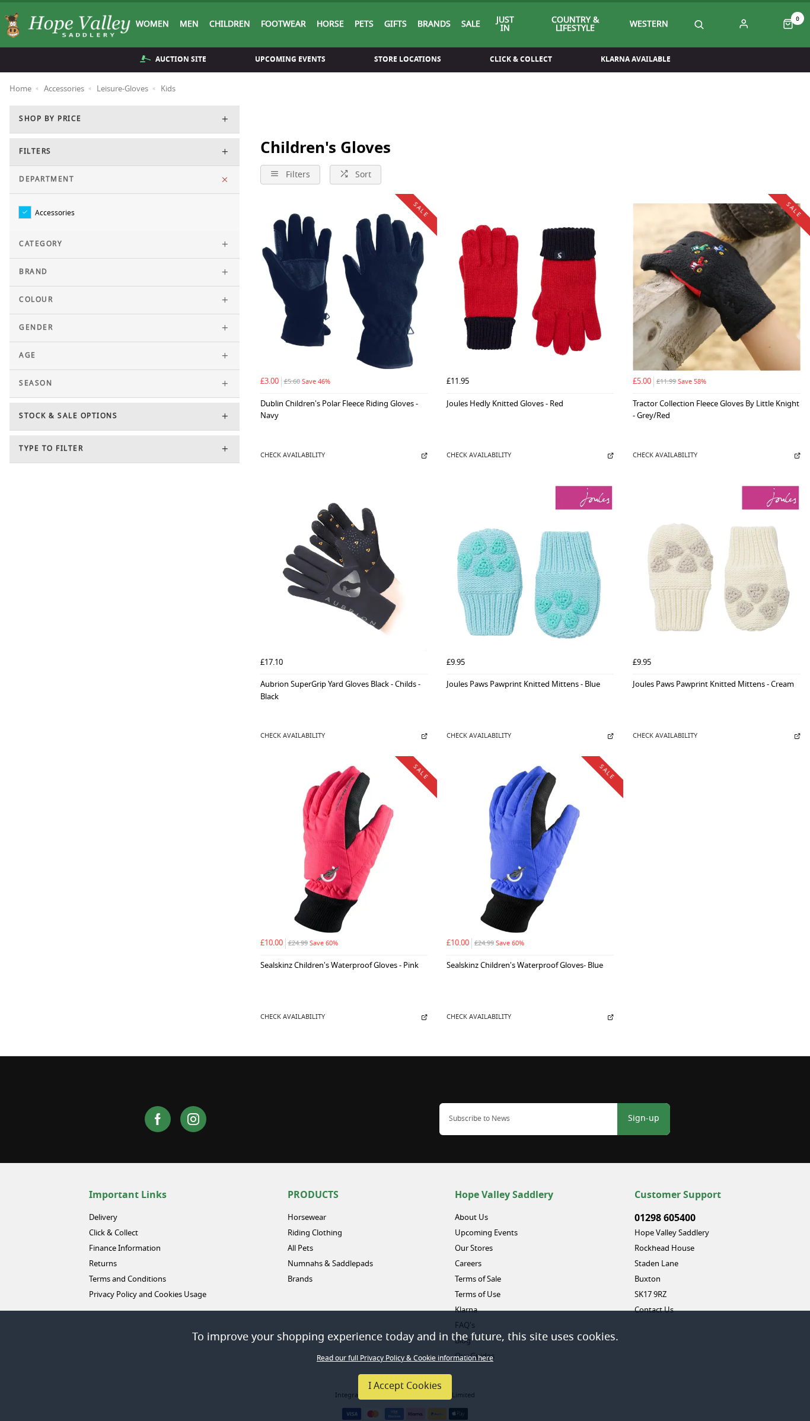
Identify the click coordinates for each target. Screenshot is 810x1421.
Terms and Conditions (127, 1279)
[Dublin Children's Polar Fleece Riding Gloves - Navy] (344, 287)
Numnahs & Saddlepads (330, 1264)
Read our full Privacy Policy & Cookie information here (405, 1358)
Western (649, 25)
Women (152, 25)
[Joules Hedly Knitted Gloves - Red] (530, 287)
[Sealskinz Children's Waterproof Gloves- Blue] (530, 849)
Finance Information (125, 1248)
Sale (470, 25)
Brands (434, 25)
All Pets (300, 1248)
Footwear (283, 25)
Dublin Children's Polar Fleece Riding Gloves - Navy (339, 411)
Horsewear (307, 1218)
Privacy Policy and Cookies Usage (147, 1295)
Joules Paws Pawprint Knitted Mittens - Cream (713, 685)
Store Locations (407, 59)
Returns (103, 1264)
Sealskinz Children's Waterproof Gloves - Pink (339, 966)
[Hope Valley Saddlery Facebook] (158, 1119)
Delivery (103, 1218)
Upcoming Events (290, 59)
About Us (471, 1218)
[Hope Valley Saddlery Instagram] (193, 1119)
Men (189, 25)
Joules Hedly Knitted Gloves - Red (505, 405)
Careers (468, 1264)
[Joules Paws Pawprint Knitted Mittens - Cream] (716, 568)
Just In (505, 25)
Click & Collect (521, 59)
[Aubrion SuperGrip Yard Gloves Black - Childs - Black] (344, 568)
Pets (364, 25)
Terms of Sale (478, 1279)
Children (229, 25)
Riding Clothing (315, 1233)
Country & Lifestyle (575, 25)
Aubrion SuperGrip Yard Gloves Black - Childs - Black (340, 691)
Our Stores (474, 1248)
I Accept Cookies (405, 1386)
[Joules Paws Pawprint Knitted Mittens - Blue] (530, 568)
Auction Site (180, 59)
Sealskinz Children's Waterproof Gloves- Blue (525, 966)
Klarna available (636, 59)
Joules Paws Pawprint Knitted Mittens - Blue (523, 685)
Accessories (55, 213)
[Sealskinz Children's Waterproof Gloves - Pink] (344, 849)
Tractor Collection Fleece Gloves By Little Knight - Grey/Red (716, 411)
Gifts (395, 25)
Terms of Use (477, 1295)
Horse (330, 25)
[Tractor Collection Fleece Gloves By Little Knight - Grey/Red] (716, 287)
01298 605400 (665, 1218)
